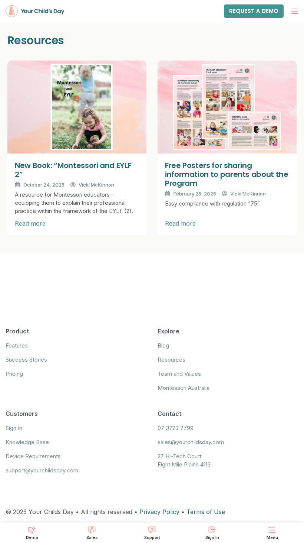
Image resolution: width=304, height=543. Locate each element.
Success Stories (26, 359)
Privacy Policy (159, 511)
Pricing (14, 373)
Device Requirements (33, 456)
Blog (163, 345)
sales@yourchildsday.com (191, 442)
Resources (171, 359)
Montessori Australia (183, 387)
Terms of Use (205, 511)
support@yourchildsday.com (42, 470)
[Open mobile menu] (294, 11)
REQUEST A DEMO (253, 11)
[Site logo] (35, 10)
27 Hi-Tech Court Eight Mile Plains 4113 (184, 460)
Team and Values (179, 373)
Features (17, 345)
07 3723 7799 (176, 428)
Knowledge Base (27, 442)
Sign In (14, 428)
